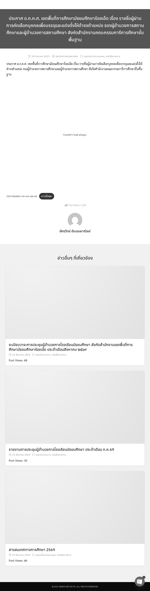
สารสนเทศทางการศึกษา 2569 (32, 549)
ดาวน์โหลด (46, 196)
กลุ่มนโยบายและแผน (46, 555)
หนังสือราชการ (113, 56)
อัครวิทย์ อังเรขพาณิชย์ (67, 56)
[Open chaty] (140, 581)
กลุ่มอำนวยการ (43, 354)
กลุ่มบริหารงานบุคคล (94, 56)
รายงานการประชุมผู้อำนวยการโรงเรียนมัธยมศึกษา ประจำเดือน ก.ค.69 (61, 449)
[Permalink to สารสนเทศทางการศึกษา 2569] (75, 507)
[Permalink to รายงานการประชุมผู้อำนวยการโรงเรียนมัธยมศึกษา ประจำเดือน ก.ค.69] (75, 407)
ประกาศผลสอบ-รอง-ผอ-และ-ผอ (21, 196)
